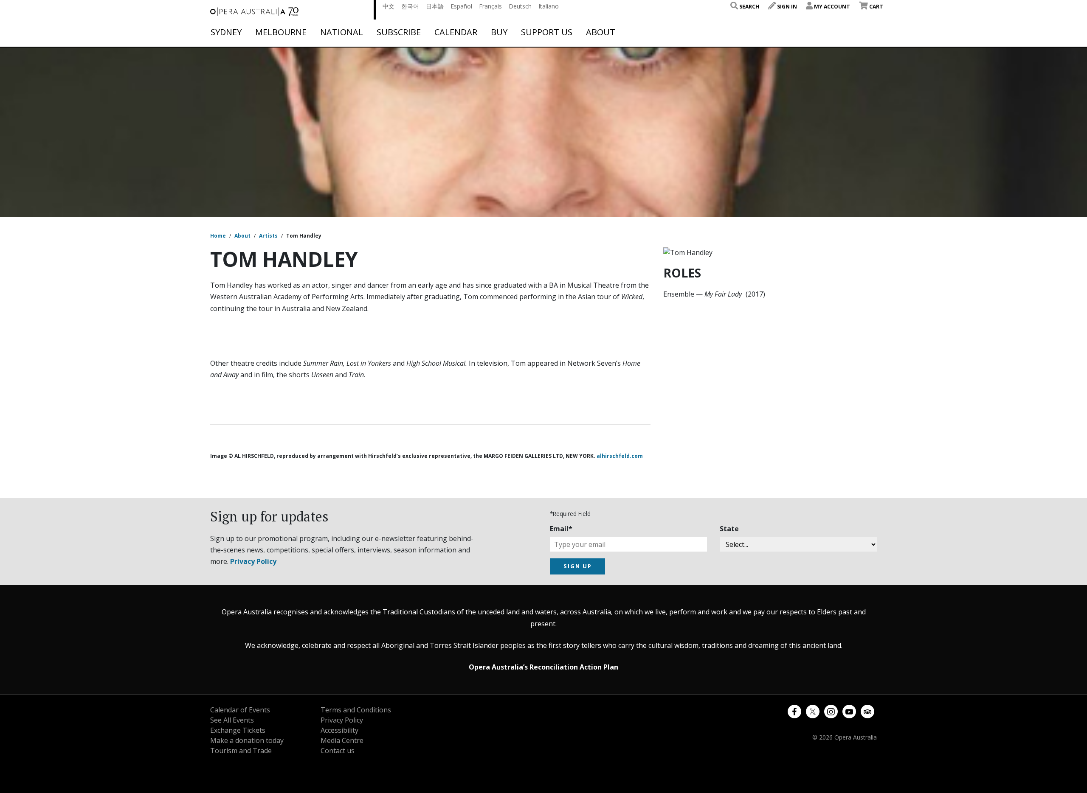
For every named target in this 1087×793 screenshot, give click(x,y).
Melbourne (281, 32)
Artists (268, 235)
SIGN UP (577, 566)
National (341, 32)
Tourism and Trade (241, 750)
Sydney (226, 32)
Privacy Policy (253, 561)
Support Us (546, 32)
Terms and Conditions (356, 710)
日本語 (435, 6)
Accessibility (339, 730)
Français (490, 6)
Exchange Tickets (237, 730)
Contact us (338, 750)
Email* (561, 528)
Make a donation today (247, 740)
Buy (499, 32)
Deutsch (520, 6)
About (600, 32)
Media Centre (342, 740)
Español (461, 6)
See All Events (232, 720)
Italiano (548, 6)
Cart (875, 6)
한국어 (410, 6)
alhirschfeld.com (620, 456)
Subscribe (399, 32)
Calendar (455, 32)
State (729, 528)
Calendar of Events (240, 710)
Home (218, 235)
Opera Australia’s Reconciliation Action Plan (543, 667)
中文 (388, 6)
